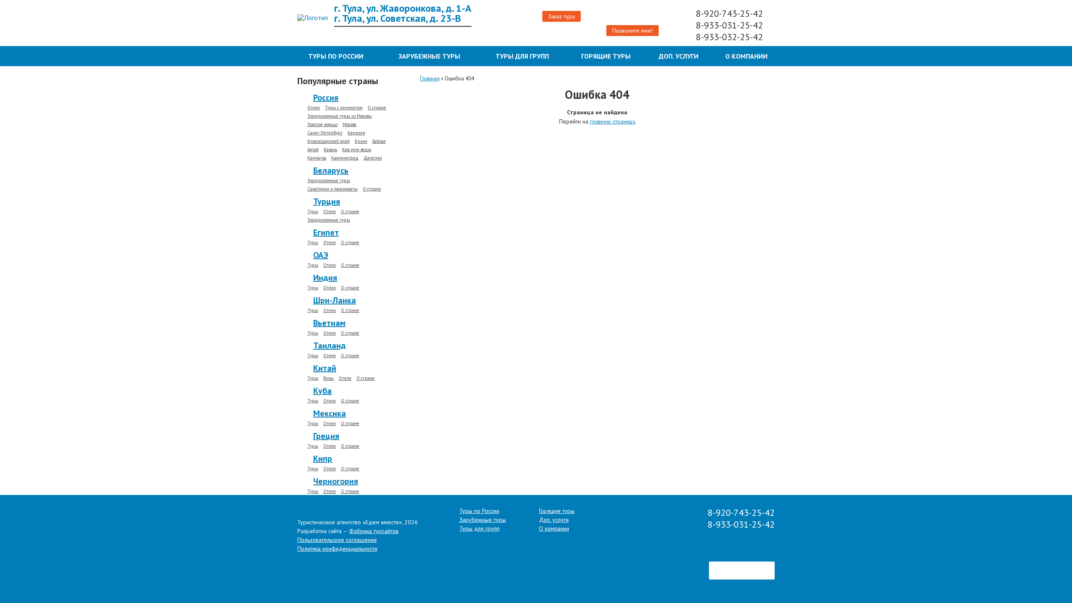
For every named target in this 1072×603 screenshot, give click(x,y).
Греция (326, 436)
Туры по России (335, 56)
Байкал (379, 141)
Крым (361, 141)
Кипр (322, 458)
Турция (326, 201)
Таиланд (329, 345)
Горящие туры (606, 56)
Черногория (335, 481)
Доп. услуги (678, 56)
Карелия (356, 133)
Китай (324, 368)
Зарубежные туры (429, 56)
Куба (322, 391)
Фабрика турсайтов (374, 531)
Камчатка (316, 158)
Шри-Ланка (334, 300)
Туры (312, 211)
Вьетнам (329, 323)
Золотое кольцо (322, 124)
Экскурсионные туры (328, 180)
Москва (349, 124)
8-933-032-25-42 (730, 37)
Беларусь (330, 170)
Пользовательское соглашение (337, 540)
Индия (325, 277)
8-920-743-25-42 (730, 13)
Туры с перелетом (344, 108)
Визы (328, 378)
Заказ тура (561, 16)
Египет (326, 232)
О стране (377, 108)
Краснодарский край (328, 141)
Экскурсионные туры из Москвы (339, 116)
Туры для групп (522, 56)
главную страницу (613, 121)
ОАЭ (320, 255)
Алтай (313, 149)
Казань (330, 149)
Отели (313, 108)
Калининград (344, 158)
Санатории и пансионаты (332, 189)
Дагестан (372, 158)
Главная (430, 78)
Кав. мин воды (356, 149)
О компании (746, 56)
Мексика (329, 413)
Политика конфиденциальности (337, 548)
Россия (325, 97)
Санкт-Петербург (325, 133)
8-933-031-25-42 (730, 25)
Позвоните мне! (632, 30)
